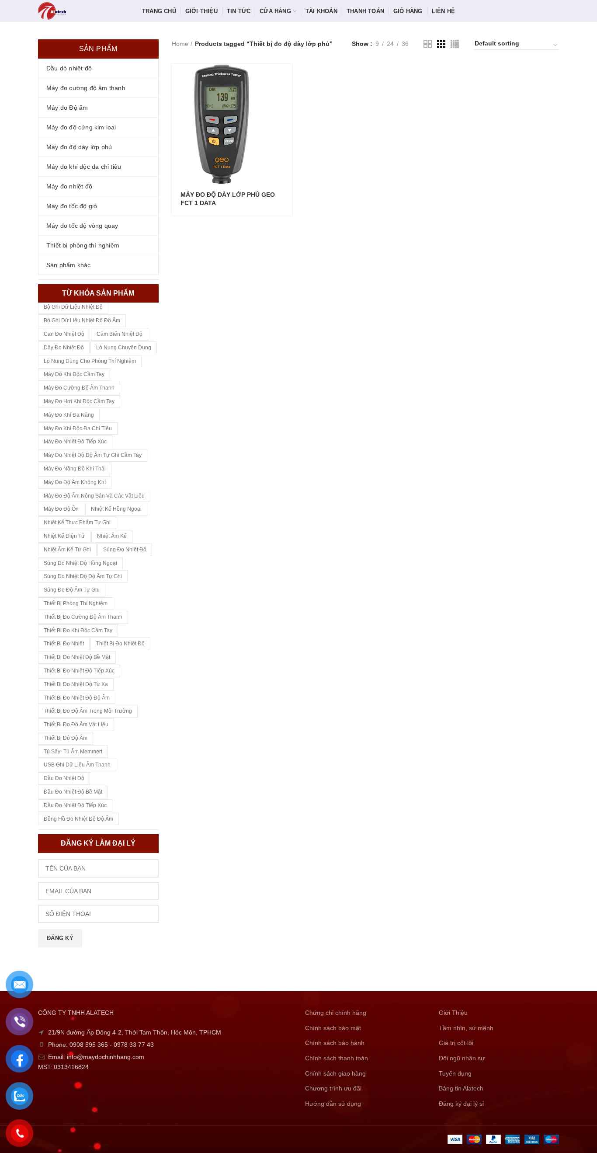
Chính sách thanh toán (336, 1058)
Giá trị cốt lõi (456, 1042)
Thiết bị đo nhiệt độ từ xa (76, 684)
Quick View (285, 98)
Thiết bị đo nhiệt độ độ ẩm (77, 698)
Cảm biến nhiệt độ (119, 334)
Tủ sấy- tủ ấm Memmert (73, 752)
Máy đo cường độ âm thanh (79, 388)
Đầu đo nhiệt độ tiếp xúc (75, 805)
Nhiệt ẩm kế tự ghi (67, 550)
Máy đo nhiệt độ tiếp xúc (75, 442)
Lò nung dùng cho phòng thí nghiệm (90, 361)
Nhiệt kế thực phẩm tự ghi (77, 522)
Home (180, 43)
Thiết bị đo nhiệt (64, 644)
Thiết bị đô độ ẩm (65, 738)
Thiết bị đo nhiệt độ (120, 644)
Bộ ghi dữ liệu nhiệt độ (73, 307)
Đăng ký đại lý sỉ (461, 1103)
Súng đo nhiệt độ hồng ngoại (80, 563)
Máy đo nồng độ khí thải (75, 469)
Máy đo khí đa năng (69, 415)
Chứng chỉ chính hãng (335, 1012)
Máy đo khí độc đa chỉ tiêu (78, 428)
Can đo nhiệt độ (64, 334)
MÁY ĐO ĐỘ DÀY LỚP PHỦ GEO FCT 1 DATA (227, 198)
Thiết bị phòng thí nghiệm (76, 603)
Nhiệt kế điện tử (64, 536)
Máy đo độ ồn (61, 509)
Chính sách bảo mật (333, 1027)
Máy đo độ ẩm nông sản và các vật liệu (94, 496)
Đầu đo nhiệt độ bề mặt (73, 792)
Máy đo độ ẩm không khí (75, 482)
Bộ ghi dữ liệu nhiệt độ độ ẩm (82, 320)
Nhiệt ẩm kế (112, 536)
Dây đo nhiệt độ (64, 348)
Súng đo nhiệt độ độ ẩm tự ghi (83, 576)
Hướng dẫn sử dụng (333, 1103)
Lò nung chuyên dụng (123, 348)
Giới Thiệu (453, 1012)
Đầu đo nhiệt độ (64, 778)
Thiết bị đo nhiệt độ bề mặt (77, 657)
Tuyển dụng (455, 1073)
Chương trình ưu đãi (333, 1088)
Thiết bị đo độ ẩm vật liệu (76, 724)
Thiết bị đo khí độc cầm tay (78, 630)
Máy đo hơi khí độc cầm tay (79, 401)
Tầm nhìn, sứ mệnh (466, 1027)
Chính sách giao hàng (335, 1073)
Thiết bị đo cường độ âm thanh (83, 617)
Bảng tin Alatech (461, 1088)
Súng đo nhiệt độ (124, 550)
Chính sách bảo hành (334, 1042)
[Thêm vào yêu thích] (285, 117)
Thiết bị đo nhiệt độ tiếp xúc (79, 671)
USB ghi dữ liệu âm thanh (77, 765)
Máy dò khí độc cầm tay (74, 374)
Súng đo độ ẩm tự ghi (72, 590)
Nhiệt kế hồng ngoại (116, 509)
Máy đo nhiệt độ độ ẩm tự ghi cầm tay (93, 455)
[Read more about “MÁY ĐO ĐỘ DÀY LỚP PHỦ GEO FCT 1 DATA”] (285, 78)
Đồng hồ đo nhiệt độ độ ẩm (78, 819)
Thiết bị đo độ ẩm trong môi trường (88, 711)
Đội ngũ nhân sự (462, 1058)
